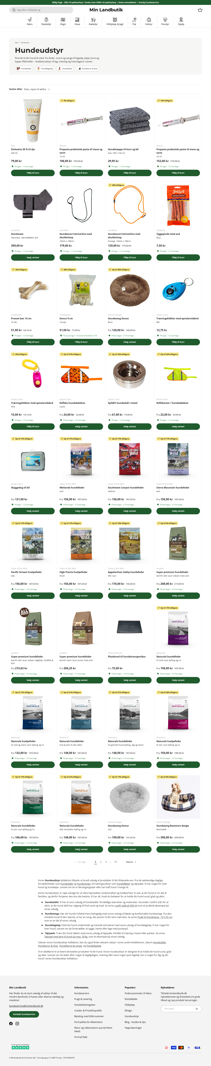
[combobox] (41, 10)
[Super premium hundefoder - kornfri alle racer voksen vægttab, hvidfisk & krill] (33, 628)
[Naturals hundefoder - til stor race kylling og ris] (33, 797)
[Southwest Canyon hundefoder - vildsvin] (130, 459)
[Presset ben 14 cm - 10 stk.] (33, 290)
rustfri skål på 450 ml (126, 905)
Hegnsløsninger (133, 1027)
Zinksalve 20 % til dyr (23, 149)
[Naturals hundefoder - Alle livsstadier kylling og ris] (81, 797)
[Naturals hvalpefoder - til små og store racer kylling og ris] (33, 712)
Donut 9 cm (66, 318)
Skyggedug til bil (20, 487)
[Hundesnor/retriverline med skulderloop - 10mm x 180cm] (81, 205)
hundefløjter (123, 883)
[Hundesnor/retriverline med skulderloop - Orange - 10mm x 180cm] (130, 205)
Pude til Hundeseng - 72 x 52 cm (155, 917)
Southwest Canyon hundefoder (126, 487)
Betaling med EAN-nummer (89, 1016)
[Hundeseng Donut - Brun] (130, 290)
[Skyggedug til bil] (33, 459)
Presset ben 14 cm (21, 318)
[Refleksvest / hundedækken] (178, 374)
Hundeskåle (159, 942)
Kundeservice (81, 993)
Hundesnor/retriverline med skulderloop (76, 235)
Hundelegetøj (93, 945)
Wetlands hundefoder (72, 487)
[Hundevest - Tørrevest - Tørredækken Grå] (33, 205)
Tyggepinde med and (168, 234)
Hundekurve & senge (70, 945)
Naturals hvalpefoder (23, 741)
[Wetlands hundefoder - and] (81, 459)
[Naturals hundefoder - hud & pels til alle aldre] (81, 712)
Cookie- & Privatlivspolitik (88, 1010)
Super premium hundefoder (172, 572)
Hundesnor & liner (48, 945)
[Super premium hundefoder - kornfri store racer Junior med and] (81, 628)
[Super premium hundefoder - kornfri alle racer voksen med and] (178, 543)
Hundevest (17, 234)
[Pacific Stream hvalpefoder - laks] (33, 543)
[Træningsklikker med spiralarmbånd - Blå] (178, 290)
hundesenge (83, 883)
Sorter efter (15, 89)
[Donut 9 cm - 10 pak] (81, 290)
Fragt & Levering (83, 999)
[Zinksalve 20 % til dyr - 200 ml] (33, 121)
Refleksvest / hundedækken (172, 403)
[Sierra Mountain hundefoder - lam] (178, 459)
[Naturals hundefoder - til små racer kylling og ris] (178, 628)
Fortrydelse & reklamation (88, 1022)
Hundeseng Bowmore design (172, 825)
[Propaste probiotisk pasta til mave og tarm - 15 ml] (81, 121)
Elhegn (128, 1010)
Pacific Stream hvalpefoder (26, 572)
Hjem (17, 42)
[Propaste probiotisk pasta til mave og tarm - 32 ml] (178, 121)
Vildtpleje (130, 1004)
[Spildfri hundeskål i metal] (130, 374)
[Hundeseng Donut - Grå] (130, 797)
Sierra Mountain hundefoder (172, 487)
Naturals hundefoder (168, 656)
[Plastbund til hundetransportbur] (130, 628)
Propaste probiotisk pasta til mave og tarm (81, 151)
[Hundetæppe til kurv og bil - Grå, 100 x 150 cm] (130, 121)
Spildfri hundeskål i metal (123, 403)
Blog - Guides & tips (135, 1022)
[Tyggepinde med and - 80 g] (178, 205)
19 (115, 862)
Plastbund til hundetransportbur (127, 656)
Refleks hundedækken (72, 403)
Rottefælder (131, 999)
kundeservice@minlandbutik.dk (26, 1006)
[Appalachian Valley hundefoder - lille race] (130, 543)
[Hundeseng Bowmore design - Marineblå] (178, 797)
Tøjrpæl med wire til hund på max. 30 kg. (66, 936)
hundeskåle (67, 883)
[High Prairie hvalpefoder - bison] (81, 543)
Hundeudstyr (25, 42)
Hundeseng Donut (118, 318)
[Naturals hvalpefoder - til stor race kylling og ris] (178, 712)
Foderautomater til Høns (138, 993)
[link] (80, 862)
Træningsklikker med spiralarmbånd (177, 318)
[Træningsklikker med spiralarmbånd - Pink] (33, 374)
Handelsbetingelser (84, 1004)
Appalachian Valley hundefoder (126, 572)
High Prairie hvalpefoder (73, 572)
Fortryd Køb (80, 1037)
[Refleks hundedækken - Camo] (81, 374)
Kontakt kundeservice (24, 1014)
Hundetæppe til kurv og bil (123, 149)
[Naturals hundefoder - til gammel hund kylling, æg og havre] (130, 712)
